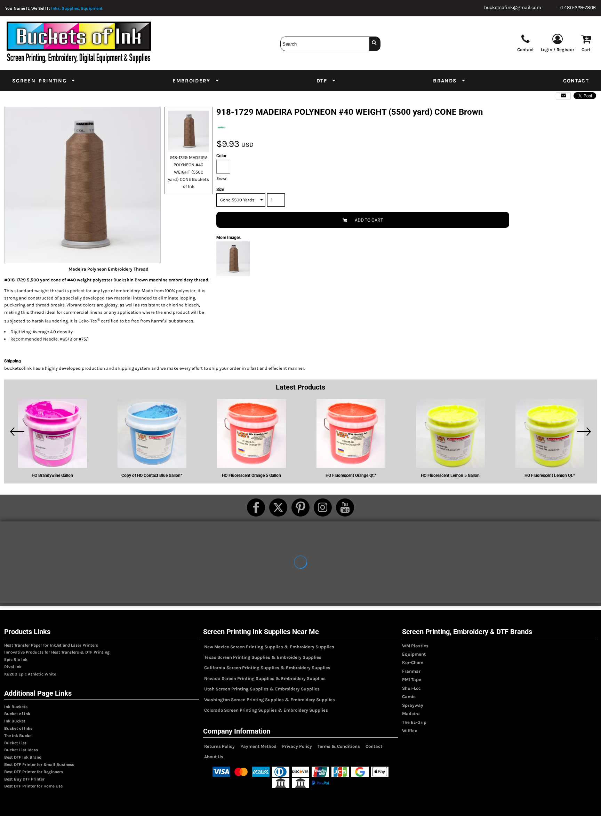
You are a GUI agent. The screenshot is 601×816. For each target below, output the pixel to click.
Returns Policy (219, 746)
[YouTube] (345, 507)
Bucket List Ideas (21, 749)
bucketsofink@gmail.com (512, 7)
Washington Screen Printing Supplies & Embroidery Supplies (269, 699)
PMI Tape (411, 679)
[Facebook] (256, 507)
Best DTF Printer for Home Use (33, 786)
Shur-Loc (411, 688)
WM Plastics (415, 645)
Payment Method (258, 746)
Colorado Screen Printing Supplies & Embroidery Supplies (266, 710)
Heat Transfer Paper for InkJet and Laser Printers (51, 645)
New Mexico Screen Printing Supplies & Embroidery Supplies (269, 646)
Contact (374, 746)
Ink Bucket (14, 721)
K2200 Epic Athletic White (30, 674)
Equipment (414, 654)
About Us (213, 756)
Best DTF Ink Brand (22, 757)
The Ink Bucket (18, 735)
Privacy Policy (297, 746)
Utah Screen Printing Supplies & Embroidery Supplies (262, 688)
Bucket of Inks (18, 728)
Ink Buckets (15, 706)
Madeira (411, 713)
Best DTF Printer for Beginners (33, 771)
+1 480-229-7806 (577, 7)
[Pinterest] (300, 507)
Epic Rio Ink (15, 659)
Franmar (411, 671)
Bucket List (15, 743)
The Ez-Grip (414, 722)
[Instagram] (323, 507)
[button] (44, 80)
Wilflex (409, 730)
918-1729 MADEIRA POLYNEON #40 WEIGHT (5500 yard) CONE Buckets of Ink (188, 172)
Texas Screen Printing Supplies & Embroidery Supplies (262, 657)
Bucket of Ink (17, 713)
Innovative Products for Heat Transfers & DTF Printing (57, 652)
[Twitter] (278, 507)
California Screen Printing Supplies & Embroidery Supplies (267, 667)
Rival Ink (13, 666)
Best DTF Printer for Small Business (39, 764)
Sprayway (412, 705)
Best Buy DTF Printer (24, 779)
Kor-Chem (412, 662)
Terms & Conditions (339, 746)
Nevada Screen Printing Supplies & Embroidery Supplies (265, 678)
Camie (409, 696)
